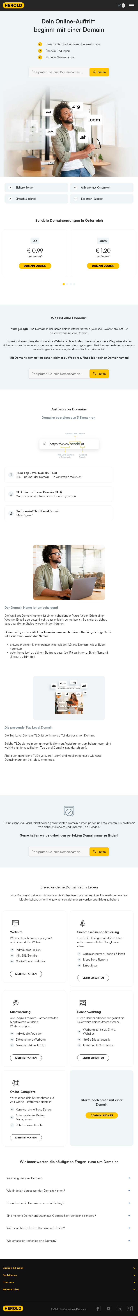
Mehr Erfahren (26, 973)
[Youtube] (108, 1310)
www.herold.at (114, 329)
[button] (64, 284)
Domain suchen (35, 265)
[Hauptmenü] (131, 5)
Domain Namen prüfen (82, 823)
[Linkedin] (119, 1310)
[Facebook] (97, 1310)
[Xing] (130, 1310)
